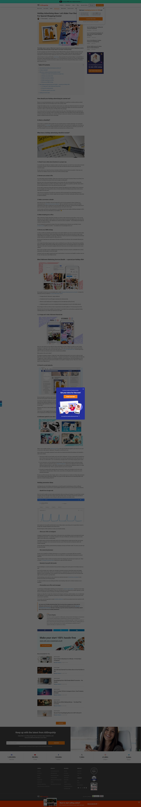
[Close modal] (83, 389)
